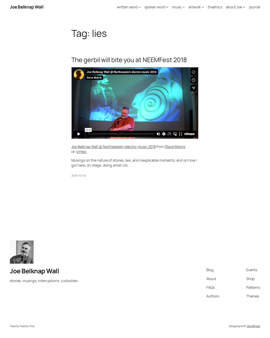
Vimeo (81, 151)
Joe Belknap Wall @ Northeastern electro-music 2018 (113, 146)
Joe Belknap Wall (26, 7)
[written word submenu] (140, 7)
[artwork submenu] (203, 7)
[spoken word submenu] (167, 7)
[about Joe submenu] (244, 7)
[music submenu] (184, 7)
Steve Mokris (175, 146)
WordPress (253, 326)
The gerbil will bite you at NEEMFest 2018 (129, 59)
